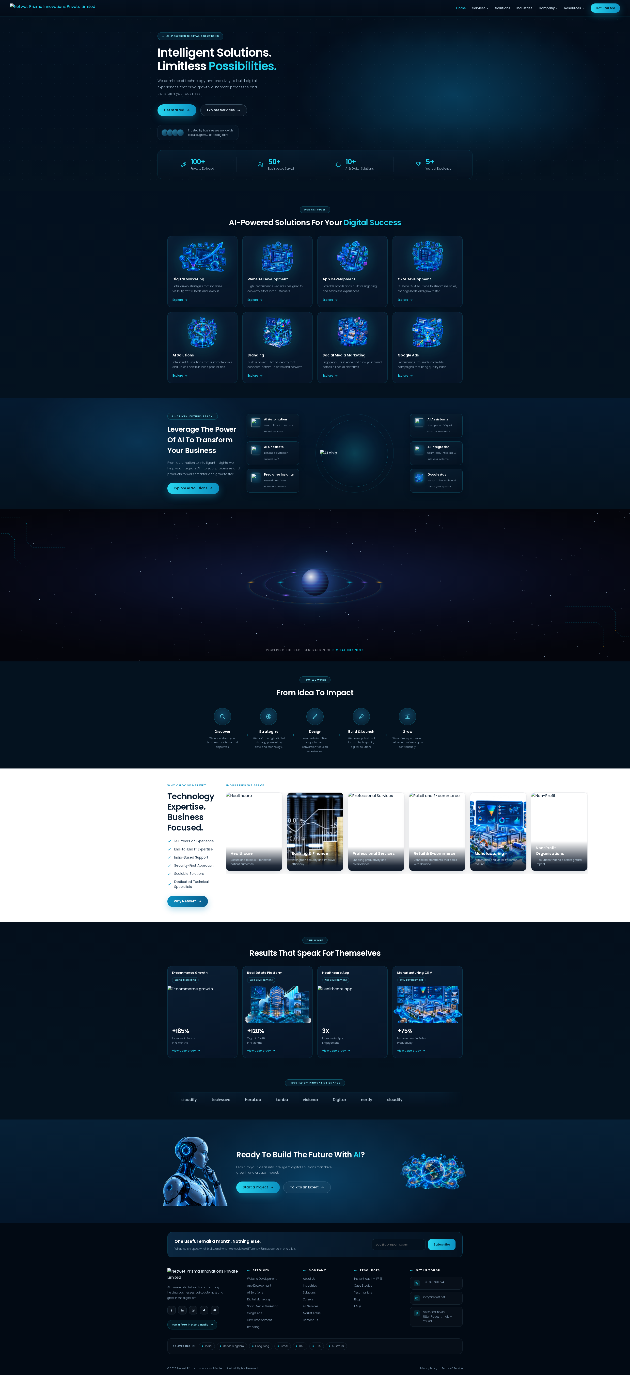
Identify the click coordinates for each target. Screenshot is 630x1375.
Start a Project (255, 1187)
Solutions (502, 8)
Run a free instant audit (190, 1325)
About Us (309, 1279)
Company (547, 8)
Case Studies (363, 1286)
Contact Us (310, 1320)
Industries (524, 8)
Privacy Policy (428, 1368)
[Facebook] (171, 1310)
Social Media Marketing (262, 1306)
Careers (308, 1299)
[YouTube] (215, 1310)
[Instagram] (193, 1310)
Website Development (262, 1279)
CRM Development (259, 1320)
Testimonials (363, 1293)
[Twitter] (204, 1310)
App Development (259, 1286)
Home (461, 8)
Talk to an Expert (304, 1187)
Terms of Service (452, 1368)
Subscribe (442, 1244)
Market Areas (312, 1313)
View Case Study (184, 1051)
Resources (572, 8)
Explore (178, 300)
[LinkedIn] (182, 1310)
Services (479, 8)
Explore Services (221, 110)
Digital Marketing (258, 1299)
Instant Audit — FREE (368, 1279)
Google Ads (254, 1313)
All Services (310, 1306)
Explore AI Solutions (190, 488)
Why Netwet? (185, 901)
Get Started (605, 8)
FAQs (357, 1306)
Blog (357, 1299)
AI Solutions (255, 1293)
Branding (253, 1327)
